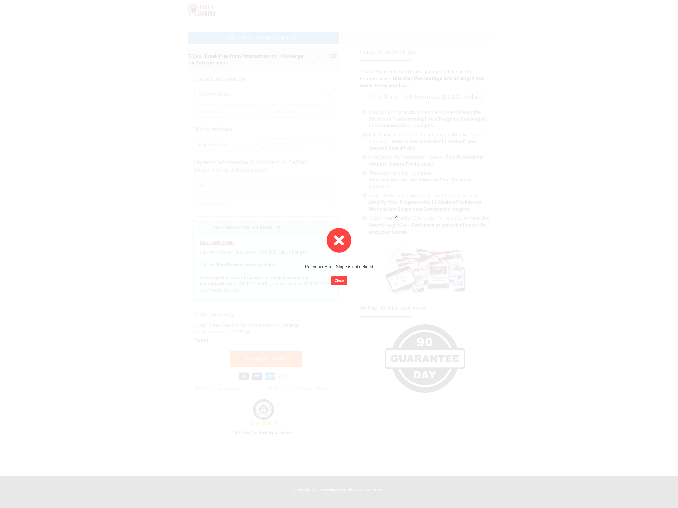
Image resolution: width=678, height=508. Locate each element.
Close (339, 280)
